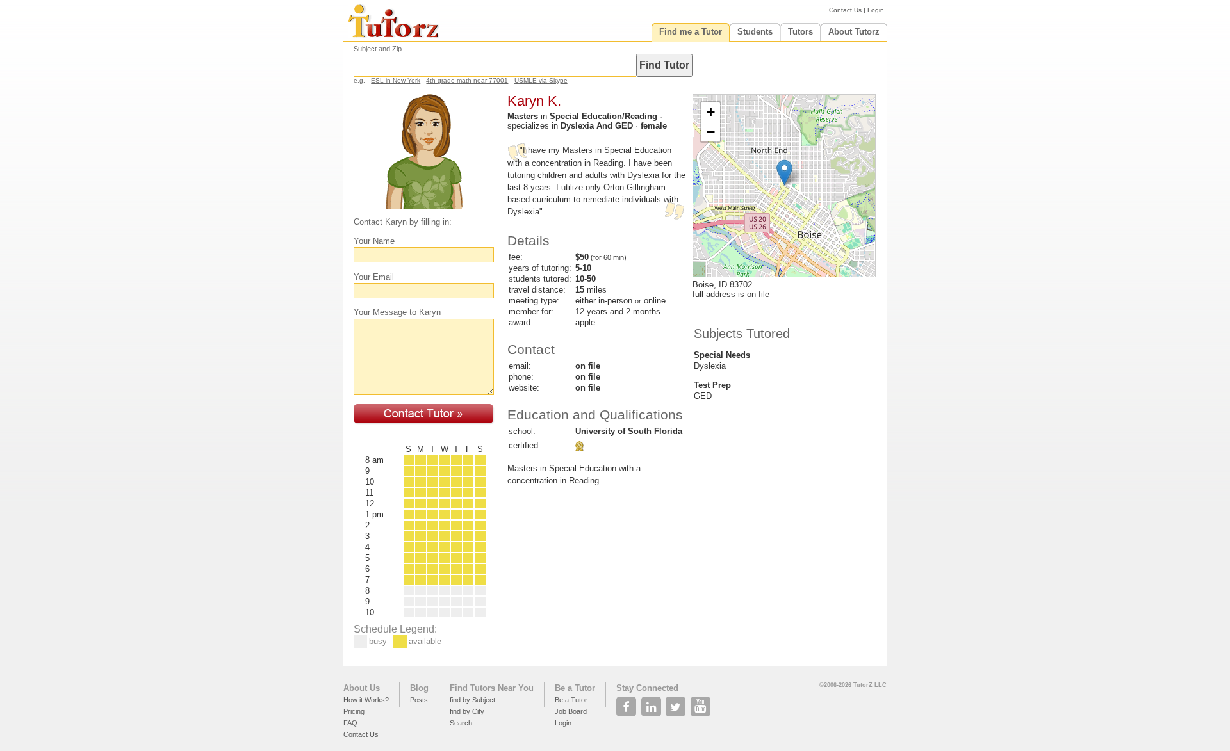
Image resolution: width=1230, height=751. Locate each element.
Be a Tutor (575, 688)
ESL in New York (395, 80)
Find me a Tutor (690, 31)
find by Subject (472, 700)
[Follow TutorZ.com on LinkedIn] (652, 703)
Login (875, 9)
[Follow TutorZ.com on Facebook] (627, 703)
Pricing (354, 711)
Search (461, 723)
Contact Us (845, 9)
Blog (419, 688)
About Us (361, 688)
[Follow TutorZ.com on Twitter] (677, 703)
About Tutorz (854, 31)
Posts (419, 700)
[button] (784, 172)
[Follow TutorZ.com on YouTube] (702, 703)
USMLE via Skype (541, 80)
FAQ (350, 723)
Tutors (800, 31)
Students (755, 31)
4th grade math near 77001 (467, 80)
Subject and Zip (378, 48)
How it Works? (366, 700)
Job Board (571, 711)
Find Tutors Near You (492, 688)
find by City (467, 711)
